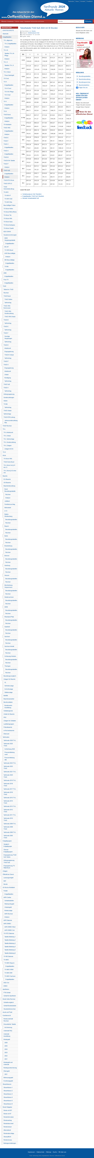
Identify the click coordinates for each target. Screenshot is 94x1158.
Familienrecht (7, 1015)
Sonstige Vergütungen (8, 337)
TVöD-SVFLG (8, 183)
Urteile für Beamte (9, 714)
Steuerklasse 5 (8, 1100)
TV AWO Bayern (9, 963)
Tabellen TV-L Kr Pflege (9, 54)
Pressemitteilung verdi (9, 753)
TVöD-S (6, 150)
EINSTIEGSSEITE (8, 30)
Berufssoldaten (8, 702)
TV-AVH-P (7, 195)
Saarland (7, 626)
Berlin (6, 536)
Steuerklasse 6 (8, 1104)
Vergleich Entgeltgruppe (8, 845)
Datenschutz (40, 1152)
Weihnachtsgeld (9, 904)
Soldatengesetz (8, 711)
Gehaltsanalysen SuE (33, 33)
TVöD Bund (7, 114)
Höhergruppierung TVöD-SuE (9, 861)
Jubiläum (7, 501)
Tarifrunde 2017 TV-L (10, 789)
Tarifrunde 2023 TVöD (8, 767)
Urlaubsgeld (8, 907)
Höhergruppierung (9, 394)
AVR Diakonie (8, 920)
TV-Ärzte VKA (8, 218)
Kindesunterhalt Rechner (8, 1020)
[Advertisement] (47, 219)
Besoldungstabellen (11, 519)
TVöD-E (6, 137)
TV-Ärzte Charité (9, 228)
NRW (6, 607)
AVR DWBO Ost (9, 930)
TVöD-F (6, 141)
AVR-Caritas (7, 897)
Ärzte (4, 455)
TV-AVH (6, 192)
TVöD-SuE (7, 170)
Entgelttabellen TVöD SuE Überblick (33, 196)
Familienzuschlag (9, 504)
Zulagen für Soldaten (10, 720)
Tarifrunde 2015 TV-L (10, 797)
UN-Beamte (7, 482)
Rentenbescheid (8, 1123)
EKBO (5, 986)
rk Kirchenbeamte (9, 730)
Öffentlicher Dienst (8, 874)
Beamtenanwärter (9, 699)
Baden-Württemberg (8, 515)
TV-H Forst (7, 88)
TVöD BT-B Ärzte (9, 180)
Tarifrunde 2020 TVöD (8, 776)
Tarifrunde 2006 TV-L (10, 832)
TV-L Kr (6, 50)
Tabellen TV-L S (9, 65)
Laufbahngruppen (9, 724)
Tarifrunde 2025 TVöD (8, 744)
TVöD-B (6, 157)
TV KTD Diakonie (9, 933)
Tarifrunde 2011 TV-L (10, 815)
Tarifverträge (7, 414)
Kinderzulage (8, 910)
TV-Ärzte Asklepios (9, 225)
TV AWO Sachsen (9, 976)
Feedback (90, 1)
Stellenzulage (8, 692)
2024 (5, 1049)
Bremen (6, 555)
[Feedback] (84, 125)
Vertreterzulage (9, 686)
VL (5, 682)
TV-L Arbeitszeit (8, 432)
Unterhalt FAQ (8, 1030)
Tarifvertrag (7, 302)
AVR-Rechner (8, 914)
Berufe (6, 884)
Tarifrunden (6, 737)
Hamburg (7, 565)
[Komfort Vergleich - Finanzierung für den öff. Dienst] (84, 54)
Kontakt (83, 1)
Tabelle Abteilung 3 (10, 943)
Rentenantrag (8, 1120)
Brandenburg (8, 546)
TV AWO (6, 959)
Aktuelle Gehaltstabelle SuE (30, 198)
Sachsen (7, 636)
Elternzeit (6, 734)
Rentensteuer (8, 1127)
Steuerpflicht (7, 1136)
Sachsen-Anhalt (9, 646)
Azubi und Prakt (7, 1012)
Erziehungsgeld (8, 1081)
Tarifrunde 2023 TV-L (10, 763)
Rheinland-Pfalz (9, 617)
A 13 (5, 511)
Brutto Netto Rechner (9, 999)
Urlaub (6, 374)
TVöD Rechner (7, 426)
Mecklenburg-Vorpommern (8, 586)
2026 (5, 1042)
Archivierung (8, 1027)
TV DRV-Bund (8, 250)
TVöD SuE (7, 384)
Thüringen (7, 666)
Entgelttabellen (7, 37)
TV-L (4, 429)
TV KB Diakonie (8, 956)
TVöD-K (6, 345)
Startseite (71, 1)
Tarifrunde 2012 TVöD (8, 810)
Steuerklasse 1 (8, 1087)
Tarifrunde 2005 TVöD (8, 836)
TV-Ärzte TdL (8, 215)
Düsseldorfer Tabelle (10, 1024)
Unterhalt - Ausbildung (7, 1035)
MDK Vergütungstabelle (9, 239)
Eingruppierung (8, 351)
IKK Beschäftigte (9, 260)
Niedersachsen (9, 597)
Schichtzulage (8, 689)
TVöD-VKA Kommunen (7, 307)
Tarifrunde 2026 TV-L (10, 740)
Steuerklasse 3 (8, 1094)
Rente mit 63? (8, 1110)
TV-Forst (6, 78)
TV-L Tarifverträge (9, 439)
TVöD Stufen (8, 299)
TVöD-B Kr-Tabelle (9, 160)
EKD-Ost (6, 982)
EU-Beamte (7, 479)
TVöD (4, 286)
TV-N (5, 111)
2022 (5, 1056)
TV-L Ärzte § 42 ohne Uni (10, 472)
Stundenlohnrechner (10, 1009)
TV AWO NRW (8, 969)
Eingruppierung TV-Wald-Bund (9, 867)
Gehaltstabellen (9, 900)
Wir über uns (62, 1152)
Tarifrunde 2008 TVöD (8, 828)
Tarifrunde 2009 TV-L (10, 823)
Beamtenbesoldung (9, 486)
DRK (5, 273)
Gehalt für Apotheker (10, 996)
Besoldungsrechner (84, 82)
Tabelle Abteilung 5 (10, 950)
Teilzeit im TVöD (8, 289)
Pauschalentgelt (9, 75)
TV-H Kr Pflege (8, 91)
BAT (5, 881)
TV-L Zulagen (7, 445)
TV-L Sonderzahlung (10, 442)
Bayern (6, 526)
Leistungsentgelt (8, 877)
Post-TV (6, 279)
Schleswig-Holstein (10, 656)
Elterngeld (7, 1071)
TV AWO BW (8, 973)
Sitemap (48, 1152)
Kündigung (7, 378)
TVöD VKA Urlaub (9, 316)
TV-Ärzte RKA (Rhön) (10, 212)
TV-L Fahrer (7, 72)
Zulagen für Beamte (9, 679)
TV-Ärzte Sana (8, 221)
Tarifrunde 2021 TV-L (10, 771)
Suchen (89, 21)
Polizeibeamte (8, 727)
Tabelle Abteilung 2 (10, 940)
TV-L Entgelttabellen (10, 43)
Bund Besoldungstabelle (9, 490)
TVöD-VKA (7, 127)
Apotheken (6, 989)
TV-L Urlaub (7, 435)
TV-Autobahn (7, 124)
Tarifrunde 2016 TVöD (8, 793)
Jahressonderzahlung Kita (10, 421)
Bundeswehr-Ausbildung (8, 706)
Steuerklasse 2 (8, 1090)
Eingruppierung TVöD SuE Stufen (10, 856)
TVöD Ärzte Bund (9, 462)
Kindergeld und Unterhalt (8, 1063)
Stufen (5, 401)
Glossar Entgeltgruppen (8, 850)
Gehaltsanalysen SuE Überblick (31, 194)
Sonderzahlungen (9, 397)
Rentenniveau (8, 1140)
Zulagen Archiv (8, 449)
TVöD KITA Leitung (9, 417)
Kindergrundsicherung (10, 1068)
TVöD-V (6, 144)
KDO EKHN (7, 231)
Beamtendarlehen (84, 85)
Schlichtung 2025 (9, 749)
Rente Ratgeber (7, 1107)
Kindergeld (7, 1039)
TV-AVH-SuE (8, 199)
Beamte (5, 476)
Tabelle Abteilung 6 (10, 953)
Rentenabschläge (9, 1133)
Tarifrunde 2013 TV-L (10, 806)
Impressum (31, 1152)
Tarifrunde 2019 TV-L (10, 780)
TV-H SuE (7, 95)
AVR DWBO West (9, 927)
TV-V (5, 101)
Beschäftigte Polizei (9, 205)
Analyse (6, 47)
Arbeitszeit (7, 348)
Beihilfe (6, 695)
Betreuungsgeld (8, 1077)
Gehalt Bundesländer (10, 1005)
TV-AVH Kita (8, 202)
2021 (5, 1059)
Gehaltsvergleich (9, 1002)
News (77, 1)
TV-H (5, 82)
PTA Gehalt (7, 992)
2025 (5, 1046)
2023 (5, 1052)
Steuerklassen (7, 1084)
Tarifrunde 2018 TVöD (8, 784)
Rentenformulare (9, 1117)
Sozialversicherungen (10, 235)
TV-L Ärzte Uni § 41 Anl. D (9, 466)
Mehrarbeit (7, 507)
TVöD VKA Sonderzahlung (8, 312)
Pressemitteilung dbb (9, 759)
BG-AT (6, 247)
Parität (5, 891)
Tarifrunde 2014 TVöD (8, 802)
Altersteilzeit (7, 1130)
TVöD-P (6, 164)
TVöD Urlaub (7, 410)
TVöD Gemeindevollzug (9, 188)
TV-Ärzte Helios (8, 208)
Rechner (6, 293)
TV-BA (6, 266)
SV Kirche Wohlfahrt (9, 887)
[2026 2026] (25, 9)
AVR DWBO (7, 923)
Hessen (6, 575)
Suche (55, 1152)
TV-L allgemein (8, 40)
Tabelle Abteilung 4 (10, 946)
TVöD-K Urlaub (9, 355)
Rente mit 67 (7, 1113)
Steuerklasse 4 (8, 1097)
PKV (5, 717)
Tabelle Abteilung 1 (10, 936)
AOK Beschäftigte (9, 253)
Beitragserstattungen (10, 1143)
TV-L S (6, 62)
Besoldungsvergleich (10, 676)
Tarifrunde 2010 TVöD (8, 819)
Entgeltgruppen (7, 841)
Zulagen (5, 871)
